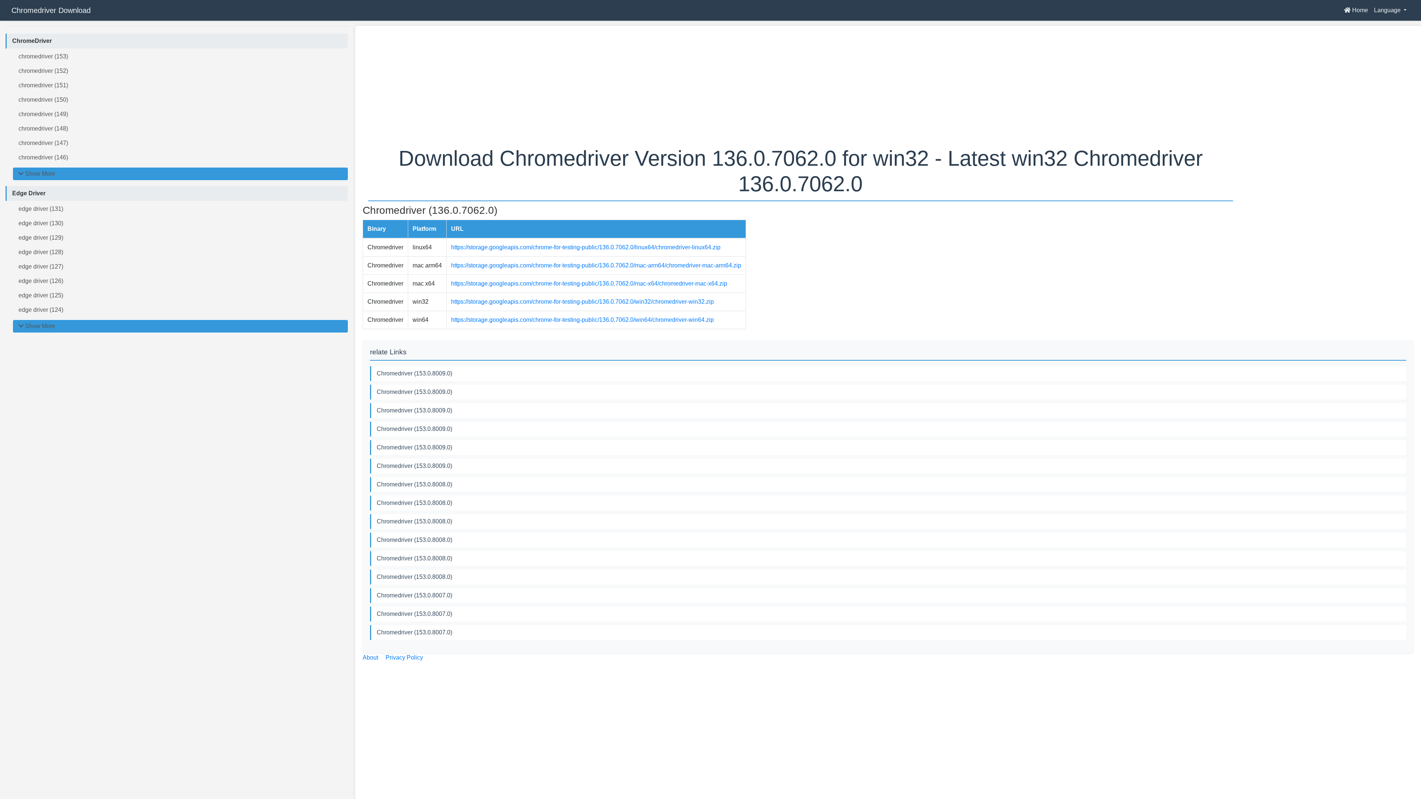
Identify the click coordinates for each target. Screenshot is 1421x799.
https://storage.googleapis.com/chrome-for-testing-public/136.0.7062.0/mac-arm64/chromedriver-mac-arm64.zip (596, 265)
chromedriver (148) (43, 128)
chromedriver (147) (43, 143)
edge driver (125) (41, 295)
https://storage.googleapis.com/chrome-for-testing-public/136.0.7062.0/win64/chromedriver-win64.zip (582, 320)
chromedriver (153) (43, 56)
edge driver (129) (41, 238)
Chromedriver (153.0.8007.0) (414, 595)
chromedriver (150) (43, 100)
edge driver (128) (41, 252)
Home (1359, 10)
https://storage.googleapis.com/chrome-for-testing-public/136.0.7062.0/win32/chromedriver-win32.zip (582, 302)
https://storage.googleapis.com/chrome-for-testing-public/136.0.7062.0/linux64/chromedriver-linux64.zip (585, 247)
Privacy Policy (404, 657)
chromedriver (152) (43, 71)
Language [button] (1388, 10)
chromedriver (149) (43, 114)
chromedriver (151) (43, 85)
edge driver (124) (41, 310)
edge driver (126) (41, 281)
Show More (39, 174)
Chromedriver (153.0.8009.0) (414, 373)
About (370, 657)
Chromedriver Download (51, 10)
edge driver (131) (41, 209)
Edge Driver (29, 193)
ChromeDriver (32, 41)
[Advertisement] (585, 85)
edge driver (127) (41, 266)
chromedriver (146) (43, 157)
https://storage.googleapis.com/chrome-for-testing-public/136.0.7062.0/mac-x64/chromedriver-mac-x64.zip (589, 283)
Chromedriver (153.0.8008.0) (414, 484)
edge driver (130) (41, 223)
